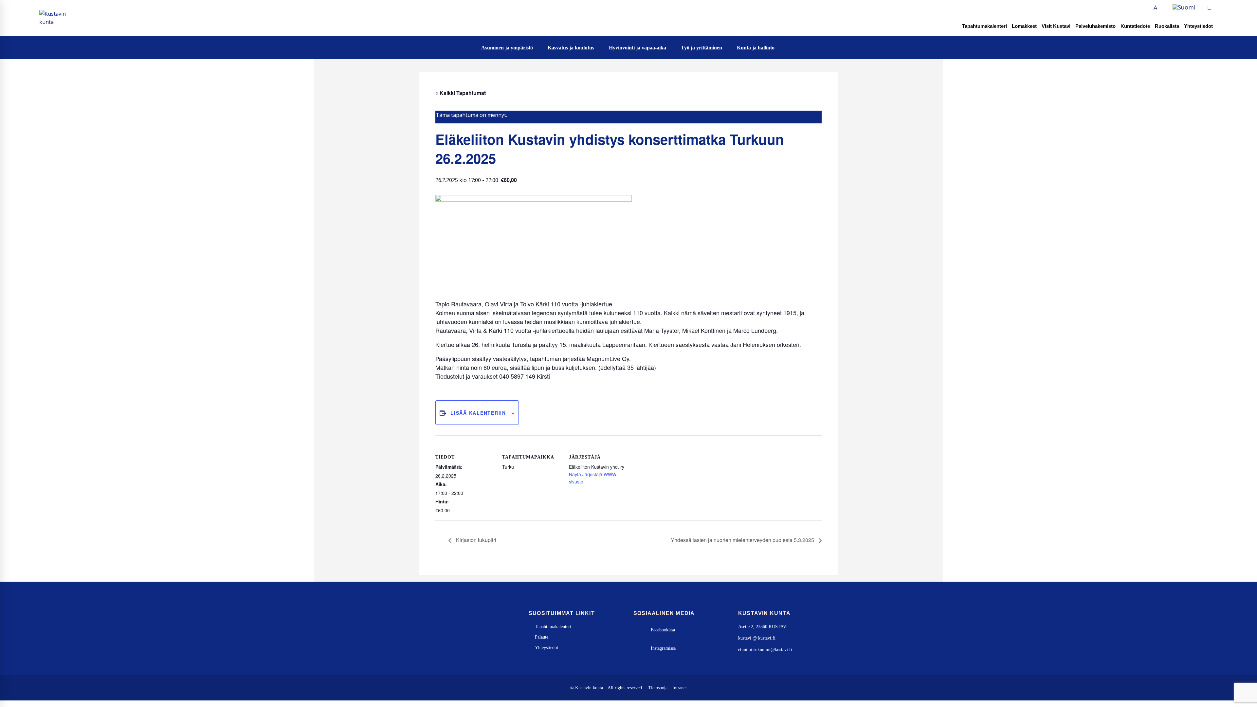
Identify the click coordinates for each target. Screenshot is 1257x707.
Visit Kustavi (1056, 26)
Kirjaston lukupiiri (475, 540)
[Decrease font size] (1148, 8)
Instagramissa (663, 648)
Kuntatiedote (1135, 26)
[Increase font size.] (1162, 8)
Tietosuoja (657, 687)
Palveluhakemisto (1095, 26)
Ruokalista (1167, 26)
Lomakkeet (1024, 26)
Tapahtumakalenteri (984, 26)
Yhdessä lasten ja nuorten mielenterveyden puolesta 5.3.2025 (743, 540)
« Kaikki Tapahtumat (460, 93)
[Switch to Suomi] (1184, 7)
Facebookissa (663, 629)
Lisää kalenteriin (478, 412)
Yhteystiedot (1198, 26)
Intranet (679, 687)
